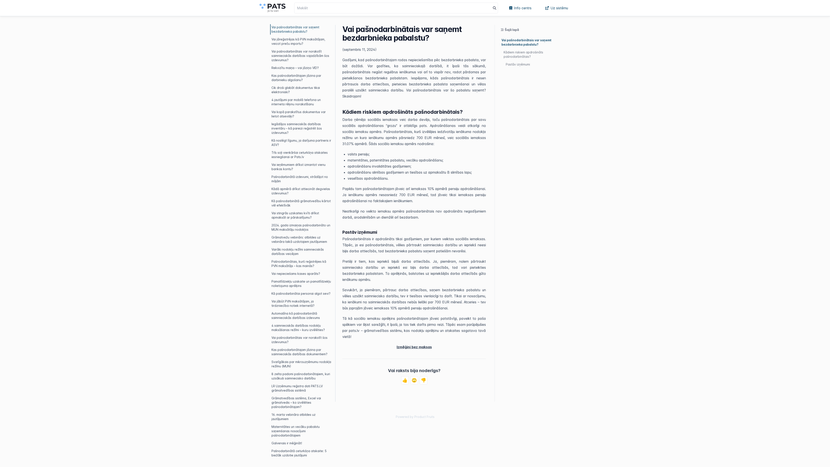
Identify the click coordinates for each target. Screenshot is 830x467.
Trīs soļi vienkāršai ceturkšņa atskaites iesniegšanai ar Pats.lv (299, 155)
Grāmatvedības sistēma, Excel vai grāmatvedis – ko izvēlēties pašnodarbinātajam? (296, 402)
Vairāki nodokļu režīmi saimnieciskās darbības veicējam (297, 252)
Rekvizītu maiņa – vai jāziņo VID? (295, 68)
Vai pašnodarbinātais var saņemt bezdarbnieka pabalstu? (295, 29)
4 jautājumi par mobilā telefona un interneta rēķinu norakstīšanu (296, 102)
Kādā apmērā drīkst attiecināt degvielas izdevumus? (300, 191)
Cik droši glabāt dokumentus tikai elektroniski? (295, 90)
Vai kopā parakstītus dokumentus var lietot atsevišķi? (298, 114)
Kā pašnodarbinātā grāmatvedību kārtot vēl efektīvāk (301, 203)
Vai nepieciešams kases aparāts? (295, 273)
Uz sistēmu (559, 8)
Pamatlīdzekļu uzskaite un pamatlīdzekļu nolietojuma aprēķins (301, 284)
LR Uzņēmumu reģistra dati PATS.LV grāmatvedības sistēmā (297, 388)
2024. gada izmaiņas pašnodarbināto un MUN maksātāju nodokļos (300, 227)
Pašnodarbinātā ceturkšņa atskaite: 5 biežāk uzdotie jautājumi (299, 453)
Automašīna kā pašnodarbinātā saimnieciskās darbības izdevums (295, 316)
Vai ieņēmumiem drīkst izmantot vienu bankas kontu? (298, 167)
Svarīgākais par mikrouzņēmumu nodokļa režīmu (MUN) (301, 364)
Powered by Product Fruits (415, 417)
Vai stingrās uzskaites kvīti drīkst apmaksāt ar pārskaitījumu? (295, 215)
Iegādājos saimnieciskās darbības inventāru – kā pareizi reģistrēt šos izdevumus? (296, 128)
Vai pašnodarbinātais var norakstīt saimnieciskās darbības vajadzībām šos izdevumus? (300, 56)
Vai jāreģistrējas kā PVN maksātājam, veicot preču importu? (298, 41)
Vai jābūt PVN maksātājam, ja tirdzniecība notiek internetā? (292, 303)
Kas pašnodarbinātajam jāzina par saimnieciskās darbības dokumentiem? (299, 352)
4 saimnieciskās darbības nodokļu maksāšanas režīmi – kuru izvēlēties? (298, 328)
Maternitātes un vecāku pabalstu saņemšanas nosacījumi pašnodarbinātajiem (295, 431)
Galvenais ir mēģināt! (286, 443)
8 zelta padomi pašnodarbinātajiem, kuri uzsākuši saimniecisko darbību (300, 376)
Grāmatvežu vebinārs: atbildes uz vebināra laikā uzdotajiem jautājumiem (299, 239)
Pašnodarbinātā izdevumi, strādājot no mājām (299, 179)
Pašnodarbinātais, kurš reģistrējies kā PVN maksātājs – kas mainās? (298, 264)
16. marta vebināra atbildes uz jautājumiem (293, 417)
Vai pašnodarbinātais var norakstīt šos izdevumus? (299, 340)
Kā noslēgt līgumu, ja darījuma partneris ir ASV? (301, 143)
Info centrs (523, 8)
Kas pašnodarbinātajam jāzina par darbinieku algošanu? (296, 78)
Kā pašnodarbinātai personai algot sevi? (300, 293)
